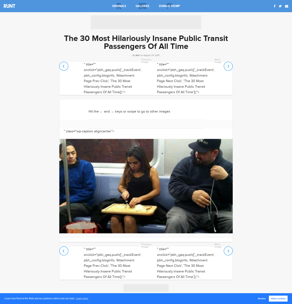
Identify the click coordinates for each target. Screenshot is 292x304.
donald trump (169, 6)
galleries (142, 6)
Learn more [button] (82, 298)
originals (119, 6)
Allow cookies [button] (278, 298)
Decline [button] (262, 298)
